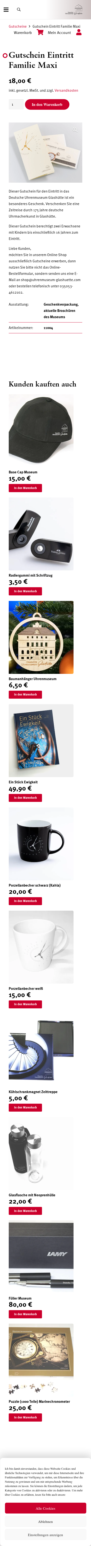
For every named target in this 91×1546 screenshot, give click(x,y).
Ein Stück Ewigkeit (23, 782)
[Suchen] (19, 10)
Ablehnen (45, 1521)
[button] (75, 129)
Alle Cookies (45, 1508)
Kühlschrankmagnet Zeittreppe (33, 1091)
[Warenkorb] (37, 32)
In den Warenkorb (47, 104)
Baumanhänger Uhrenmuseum (33, 678)
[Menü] (6, 10)
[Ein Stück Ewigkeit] (41, 707)
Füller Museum (20, 1298)
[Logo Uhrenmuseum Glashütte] (80, 9)
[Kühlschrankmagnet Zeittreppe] (41, 1017)
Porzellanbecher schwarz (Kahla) (35, 885)
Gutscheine (18, 26)
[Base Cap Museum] (41, 397)
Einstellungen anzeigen (45, 1534)
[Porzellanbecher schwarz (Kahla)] (41, 810)
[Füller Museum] (41, 1223)
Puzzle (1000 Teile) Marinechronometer (39, 1401)
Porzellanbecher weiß (26, 988)
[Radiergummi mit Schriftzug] (41, 500)
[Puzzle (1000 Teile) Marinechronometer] (41, 1326)
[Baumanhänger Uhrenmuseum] (41, 604)
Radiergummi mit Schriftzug (30, 575)
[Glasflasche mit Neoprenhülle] (41, 1120)
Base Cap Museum (23, 472)
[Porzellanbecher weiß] (41, 913)
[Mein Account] (77, 32)
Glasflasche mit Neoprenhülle (32, 1195)
